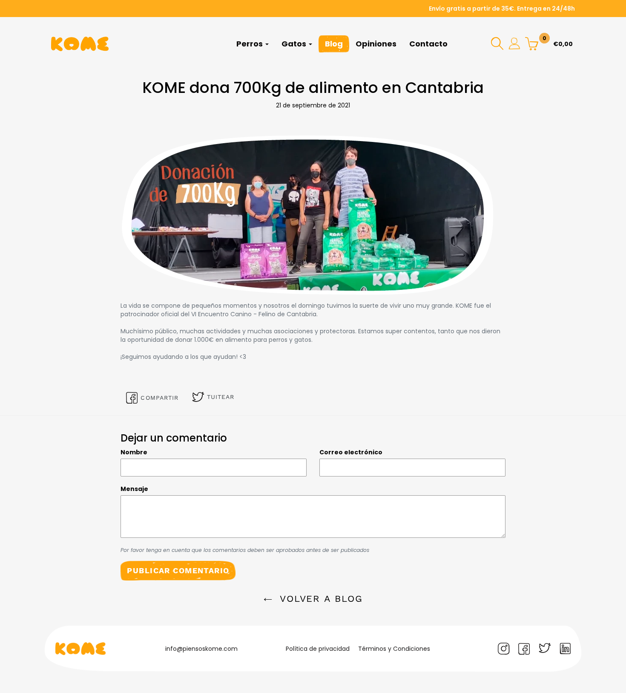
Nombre (134, 452)
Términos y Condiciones (394, 648)
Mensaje (134, 489)
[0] (531, 43)
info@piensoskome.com (201, 648)
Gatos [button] (294, 43)
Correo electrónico (350, 452)
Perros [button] (250, 43)
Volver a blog (319, 598)
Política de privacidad (318, 648)
